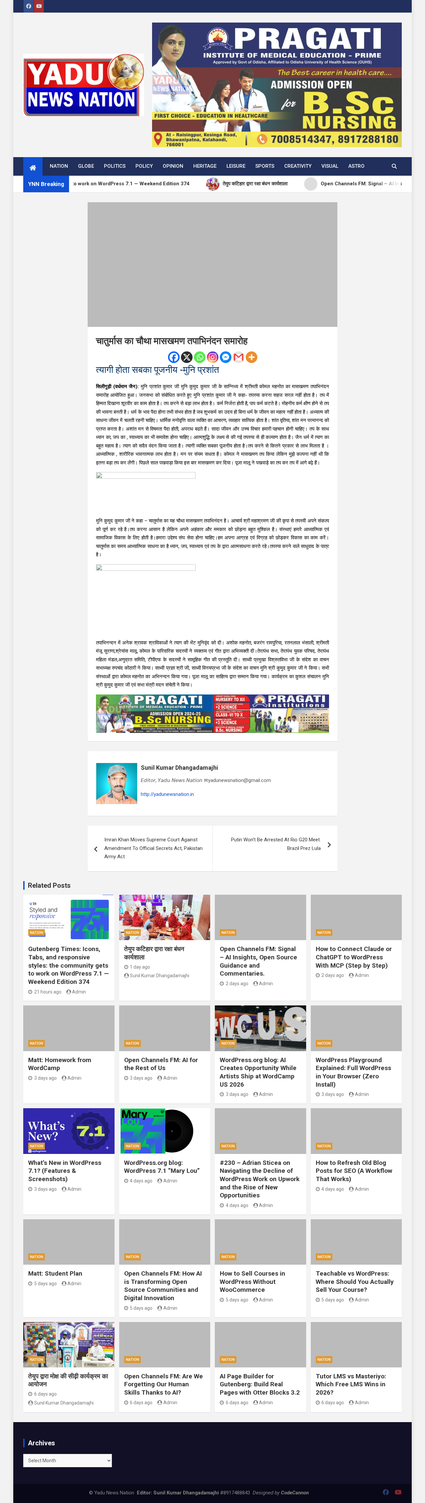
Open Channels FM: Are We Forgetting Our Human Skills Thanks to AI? (163, 1384)
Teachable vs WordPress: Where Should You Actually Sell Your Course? (355, 1281)
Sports (264, 166)
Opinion (173, 166)
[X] (187, 357)
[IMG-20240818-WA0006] (212, 698)
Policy (144, 166)
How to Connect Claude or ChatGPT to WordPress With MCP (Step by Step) (354, 957)
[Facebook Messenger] (225, 357)
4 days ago (141, 1180)
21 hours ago (47, 991)
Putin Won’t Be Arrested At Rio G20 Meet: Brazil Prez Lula (276, 844)
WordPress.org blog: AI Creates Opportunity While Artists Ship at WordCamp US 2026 (258, 1072)
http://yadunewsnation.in (167, 794)
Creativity (297, 166)
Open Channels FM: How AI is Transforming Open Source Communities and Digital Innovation (163, 1286)
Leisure (235, 166)
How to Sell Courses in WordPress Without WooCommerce (252, 1281)
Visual (329, 166)
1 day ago (140, 967)
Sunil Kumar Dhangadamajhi (179, 767)
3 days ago (45, 1078)
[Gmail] (238, 357)
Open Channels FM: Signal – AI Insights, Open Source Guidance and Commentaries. (258, 961)
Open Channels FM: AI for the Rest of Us (161, 1064)
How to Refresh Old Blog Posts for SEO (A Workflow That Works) (354, 1171)
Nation (59, 166)
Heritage (204, 166)
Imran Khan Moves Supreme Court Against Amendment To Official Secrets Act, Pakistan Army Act (153, 848)
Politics (115, 166)
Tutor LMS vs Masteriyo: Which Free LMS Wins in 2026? (351, 1384)
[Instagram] (212, 357)
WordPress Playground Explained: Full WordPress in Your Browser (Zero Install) (353, 1072)
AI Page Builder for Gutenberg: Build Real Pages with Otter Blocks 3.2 (260, 1384)
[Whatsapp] (200, 357)
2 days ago (237, 983)
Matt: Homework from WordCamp (59, 1064)
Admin (79, 991)
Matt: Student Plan (55, 1273)
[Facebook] (174, 357)
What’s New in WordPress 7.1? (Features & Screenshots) (64, 1171)
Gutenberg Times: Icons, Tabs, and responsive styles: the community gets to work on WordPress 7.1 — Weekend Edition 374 (68, 965)
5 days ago (45, 1283)
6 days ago (45, 1394)
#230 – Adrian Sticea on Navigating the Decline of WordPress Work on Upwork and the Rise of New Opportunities (259, 1179)
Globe (86, 166)
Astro (356, 166)
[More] (251, 357)
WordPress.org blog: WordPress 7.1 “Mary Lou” (162, 1167)
